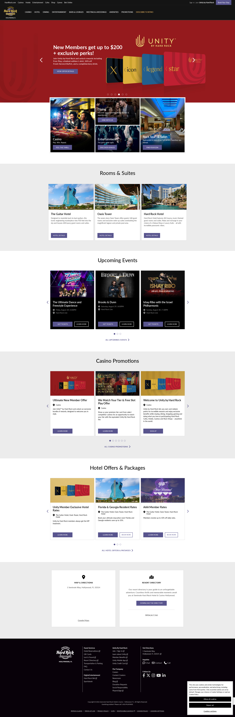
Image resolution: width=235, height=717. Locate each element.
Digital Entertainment (92, 675)
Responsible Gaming (125, 711)
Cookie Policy (142, 711)
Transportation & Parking (93, 663)
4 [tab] (119, 94)
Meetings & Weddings (96, 12)
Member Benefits (118, 657)
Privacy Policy (103, 711)
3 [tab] (115, 94)
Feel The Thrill (62, 147)
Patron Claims (76, 711)
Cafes (47, 2)
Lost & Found (89, 657)
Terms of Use (90, 711)
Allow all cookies (210, 699)
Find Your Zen (152, 147)
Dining (46, 12)
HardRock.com (10, 2)
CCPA (113, 711)
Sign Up (153, 431)
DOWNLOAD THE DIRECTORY (151, 603)
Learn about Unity (119, 654)
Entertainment (37, 2)
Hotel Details (59, 235)
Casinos (21, 2)
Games (59, 2)
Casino (28, 12)
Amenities (113, 12)
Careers (115, 672)
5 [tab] (122, 94)
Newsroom (116, 678)
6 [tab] (126, 94)
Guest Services (89, 648)
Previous (47, 302)
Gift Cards (87, 654)
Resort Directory (90, 660)
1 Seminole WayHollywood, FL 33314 (151, 652)
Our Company (117, 669)
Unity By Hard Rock (119, 648)
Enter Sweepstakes (65, 68)
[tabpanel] (117, 61)
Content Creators (118, 675)
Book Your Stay (223, 2)
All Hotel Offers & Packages (116, 550)
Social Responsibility (120, 687)
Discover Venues (107, 147)
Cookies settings (157, 711)
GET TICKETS (63, 324)
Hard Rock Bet (89, 678)
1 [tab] (108, 94)
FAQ (85, 666)
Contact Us (88, 670)
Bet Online (68, 2)
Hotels (28, 2)
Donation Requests (119, 684)
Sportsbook (88, 681)
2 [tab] (111, 94)
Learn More (81, 324)
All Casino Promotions (116, 446)
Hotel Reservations (91, 651)
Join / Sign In (117, 651)
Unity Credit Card (119, 663)
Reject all (210, 705)
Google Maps (83, 620)
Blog (114, 681)
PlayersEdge (116, 691)
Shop (53, 2)
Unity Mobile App (119, 660)
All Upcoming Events (116, 339)
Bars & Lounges (76, 12)
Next (187, 302)
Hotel (37, 12)
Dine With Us (107, 120)
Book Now (126, 534)
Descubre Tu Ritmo (144, 12)
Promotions (127, 12)
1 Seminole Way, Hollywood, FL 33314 (83, 587)
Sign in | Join (201, 2)
